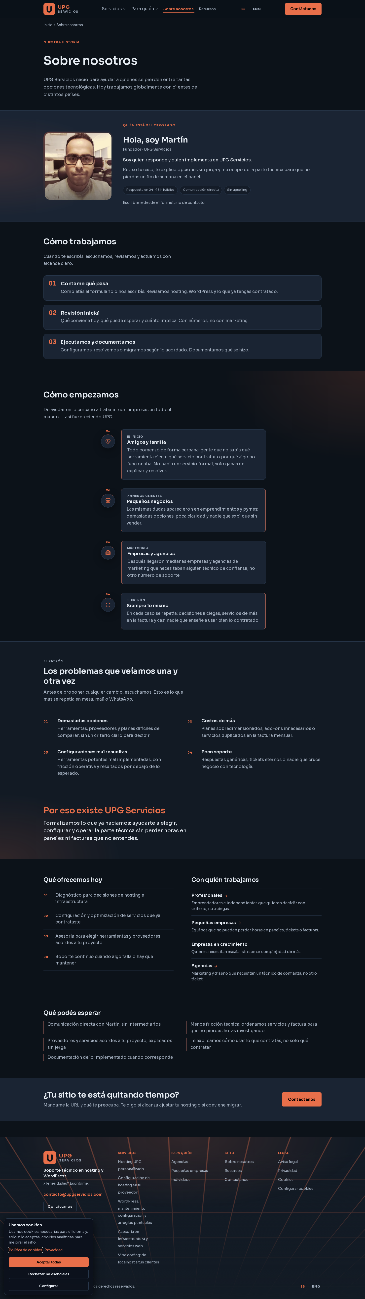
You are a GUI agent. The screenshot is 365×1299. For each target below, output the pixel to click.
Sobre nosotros (178, 9)
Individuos (180, 1179)
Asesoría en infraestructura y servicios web (133, 1238)
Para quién (142, 8)
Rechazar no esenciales (48, 1274)
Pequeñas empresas (189, 1170)
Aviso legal (288, 1161)
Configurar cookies (295, 1188)
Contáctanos (303, 8)
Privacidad (287, 1170)
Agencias (179, 1161)
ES (243, 9)
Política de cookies (25, 1250)
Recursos (207, 9)
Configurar (48, 1286)
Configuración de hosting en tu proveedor (134, 1185)
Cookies (285, 1179)
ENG (257, 9)
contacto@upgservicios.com (73, 1194)
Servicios (112, 8)
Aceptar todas (48, 1262)
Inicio (47, 25)
